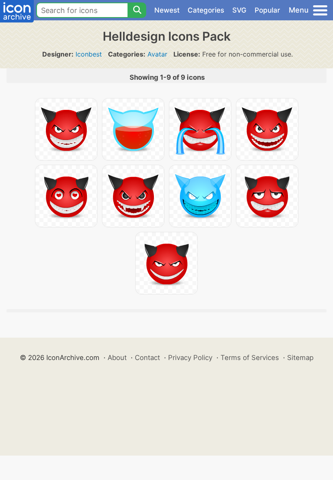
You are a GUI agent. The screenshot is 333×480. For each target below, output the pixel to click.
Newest (166, 10)
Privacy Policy (190, 357)
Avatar (157, 54)
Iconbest (89, 54)
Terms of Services (250, 357)
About (117, 357)
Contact (147, 357)
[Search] (137, 10)
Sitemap (300, 357)
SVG (239, 10)
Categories (206, 10)
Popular (267, 10)
